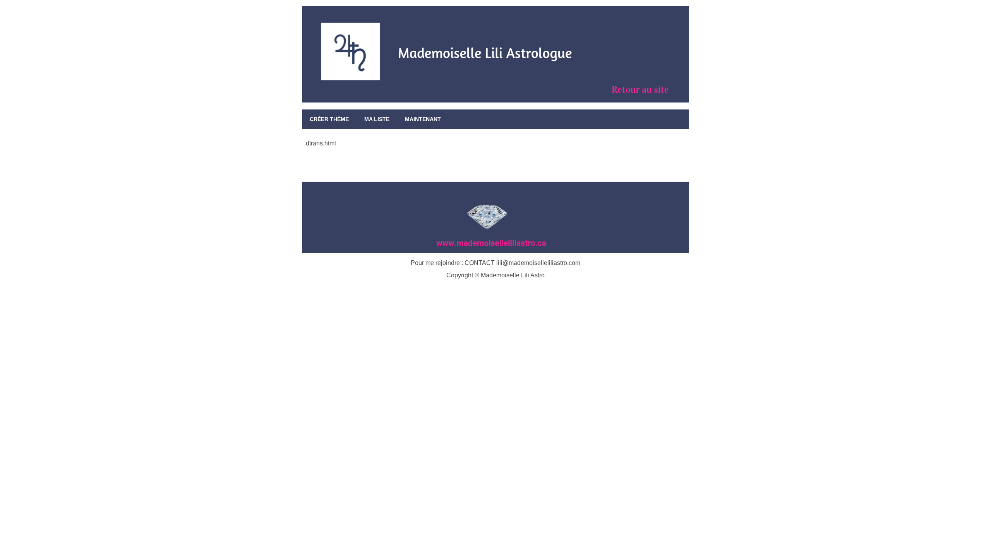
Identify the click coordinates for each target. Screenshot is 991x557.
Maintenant (423, 119)
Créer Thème (329, 119)
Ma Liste (376, 119)
